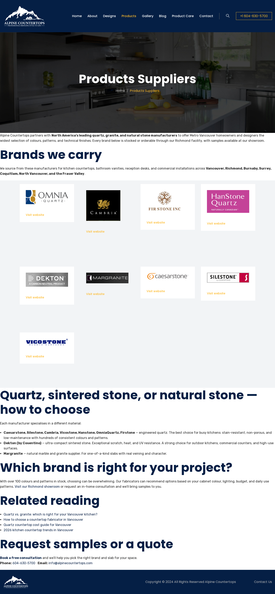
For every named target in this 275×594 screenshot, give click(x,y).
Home (77, 16)
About (92, 16)
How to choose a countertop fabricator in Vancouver (43, 520)
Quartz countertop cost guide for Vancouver (37, 525)
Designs (109, 16)
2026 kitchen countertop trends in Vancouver (38, 530)
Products (129, 16)
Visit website (35, 215)
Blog (162, 16)
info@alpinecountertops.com (71, 563)
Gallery (147, 16)
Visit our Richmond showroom (37, 486)
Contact (206, 16)
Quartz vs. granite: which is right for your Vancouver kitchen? (50, 514)
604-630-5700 (23, 563)
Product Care (183, 16)
